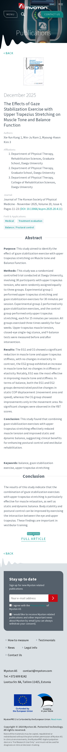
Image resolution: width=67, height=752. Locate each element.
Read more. (56, 719)
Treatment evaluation (30, 221)
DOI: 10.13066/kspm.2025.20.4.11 (41, 209)
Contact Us (15, 655)
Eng (52, 4)
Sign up (53, 598)
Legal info (30, 647)
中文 (60, 4)
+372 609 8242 (18, 676)
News (11, 647)
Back (9, 53)
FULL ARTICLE (33, 539)
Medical (9, 221)
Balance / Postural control (19, 227)
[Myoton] (33, 6)
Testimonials (46, 640)
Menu (11, 14)
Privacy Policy (38, 605)
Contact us (52, 14)
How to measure (18, 640)
